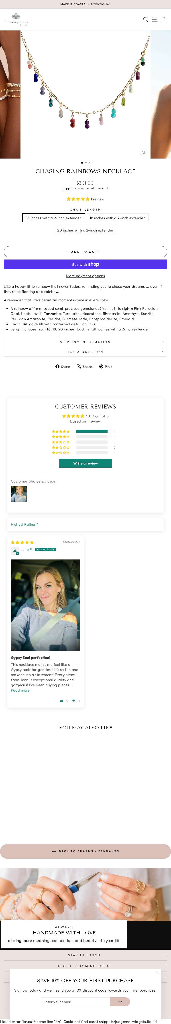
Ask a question (85, 352)
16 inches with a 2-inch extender (53, 217)
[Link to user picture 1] (45, 605)
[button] (79, 199)
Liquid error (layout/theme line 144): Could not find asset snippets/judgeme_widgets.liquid (85, 505)
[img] (22, 542)
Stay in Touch (84, 955)
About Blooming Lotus (84, 966)
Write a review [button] (85, 463)
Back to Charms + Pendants (89, 851)
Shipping (68, 188)
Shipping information (85, 342)
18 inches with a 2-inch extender (117, 217)
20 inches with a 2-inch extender (85, 230)
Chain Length (85, 209)
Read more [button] (20, 690)
